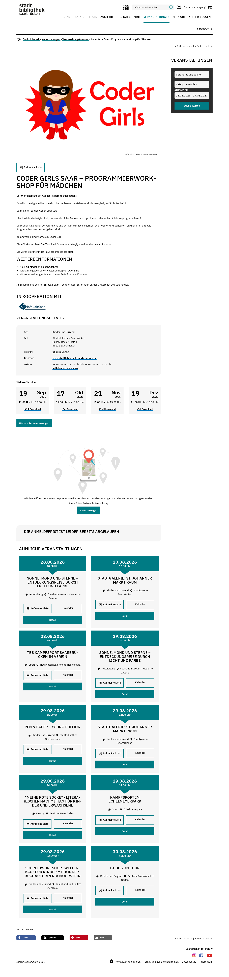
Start (68, 16)
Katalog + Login (86, 16)
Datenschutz (189, 961)
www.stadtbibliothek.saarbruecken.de (74, 358)
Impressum (206, 961)
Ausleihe (107, 16)
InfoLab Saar (52, 284)
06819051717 (60, 351)
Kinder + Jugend (200, 16)
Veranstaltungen (156, 16)
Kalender (68, 608)
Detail (52, 619)
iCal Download (32, 409)
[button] (26, 937)
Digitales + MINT (128, 16)
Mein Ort (179, 16)
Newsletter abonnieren (127, 961)
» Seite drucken (204, 46)
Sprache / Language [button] (196, 7)
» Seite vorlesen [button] (184, 46)
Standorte (205, 28)
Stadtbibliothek (31, 39)
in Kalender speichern (65, 368)
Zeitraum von (181, 89)
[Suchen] (171, 7)
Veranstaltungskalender (75, 39)
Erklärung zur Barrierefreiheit (162, 961)
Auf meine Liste (32, 167)
